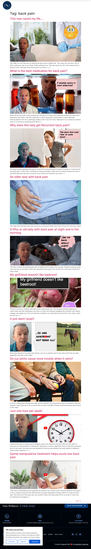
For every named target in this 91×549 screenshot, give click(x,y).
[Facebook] (72, 534)
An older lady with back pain (29, 177)
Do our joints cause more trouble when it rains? (41, 358)
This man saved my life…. (27, 18)
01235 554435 (7, 523)
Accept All (35, 541)
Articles (50, 534)
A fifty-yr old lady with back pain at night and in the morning (44, 231)
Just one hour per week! (26, 411)
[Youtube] (80, 534)
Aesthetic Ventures (81, 544)
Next (78, 501)
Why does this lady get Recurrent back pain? (40, 125)
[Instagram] (76, 534)
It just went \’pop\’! (22, 318)
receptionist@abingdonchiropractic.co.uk (40, 523)
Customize (12, 541)
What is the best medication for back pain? (38, 71)
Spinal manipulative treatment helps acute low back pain (44, 455)
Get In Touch (59, 534)
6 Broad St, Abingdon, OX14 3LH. (78, 523)
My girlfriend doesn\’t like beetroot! (33, 274)
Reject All (23, 541)
